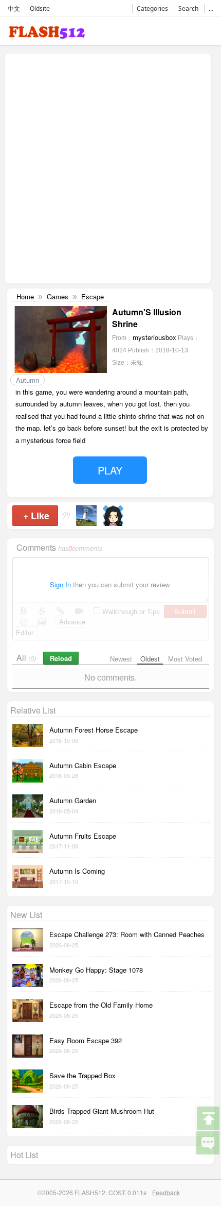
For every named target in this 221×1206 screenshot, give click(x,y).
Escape (92, 296)
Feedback (166, 1192)
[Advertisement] (110, 167)
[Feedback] (207, 1142)
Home (25, 296)
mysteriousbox (154, 337)
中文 (14, 8)
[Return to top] (207, 1117)
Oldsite (40, 8)
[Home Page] (47, 34)
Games (57, 296)
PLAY (110, 470)
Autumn (27, 380)
